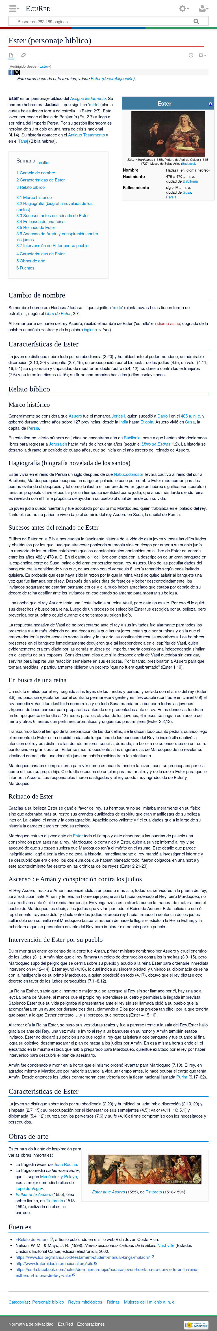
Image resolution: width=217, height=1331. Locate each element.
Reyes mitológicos (85, 1302)
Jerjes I (118, 416)
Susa (187, 192)
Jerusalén (58, 444)
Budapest (188, 163)
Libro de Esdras (156, 444)
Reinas (113, 1302)
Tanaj (23, 141)
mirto (93, 104)
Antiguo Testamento (86, 135)
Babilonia (190, 181)
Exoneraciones (91, 1324)
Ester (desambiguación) (113, 78)
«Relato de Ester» (32, 1239)
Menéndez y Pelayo (58, 1176)
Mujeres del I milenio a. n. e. (149, 1302)
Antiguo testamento (88, 98)
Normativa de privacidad (30, 1324)
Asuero (75, 416)
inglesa (90, 329)
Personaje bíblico (48, 1302)
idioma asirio (168, 323)
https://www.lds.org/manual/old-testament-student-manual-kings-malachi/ (83, 1257)
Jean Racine (65, 1164)
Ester (44, 66)
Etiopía (146, 422)
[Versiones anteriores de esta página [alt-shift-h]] (191, 55)
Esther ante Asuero (33, 1194)
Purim (181, 1077)
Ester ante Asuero (108, 1192)
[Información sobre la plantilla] (210, 103)
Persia (171, 197)
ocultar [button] (44, 162)
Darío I (163, 416)
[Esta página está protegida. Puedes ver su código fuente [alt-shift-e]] (181, 55)
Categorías (18, 1302)
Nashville (165, 1245)
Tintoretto (54, 1200)
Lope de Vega (28, 1188)
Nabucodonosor (128, 474)
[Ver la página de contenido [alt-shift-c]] (11, 55)
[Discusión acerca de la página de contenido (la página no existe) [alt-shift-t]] (23, 55)
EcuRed (38, 8)
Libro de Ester (58, 313)
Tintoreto (154, 1192)
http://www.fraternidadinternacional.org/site (54, 1263)
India (123, 422)
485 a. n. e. (191, 416)
